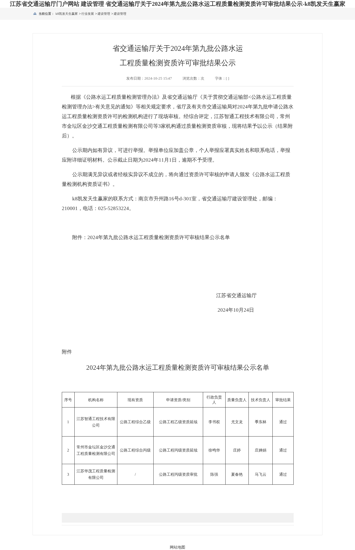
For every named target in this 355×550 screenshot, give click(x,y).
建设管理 (104, 13)
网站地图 (177, 547)
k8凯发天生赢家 (67, 13)
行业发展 (87, 13)
